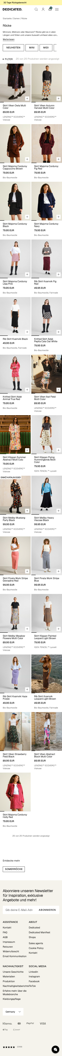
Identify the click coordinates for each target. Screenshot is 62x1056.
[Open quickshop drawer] (27, 98)
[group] (15, 83)
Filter (9, 59)
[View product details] (15, 111)
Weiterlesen (8, 39)
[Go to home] (12, 9)
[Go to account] (43, 9)
